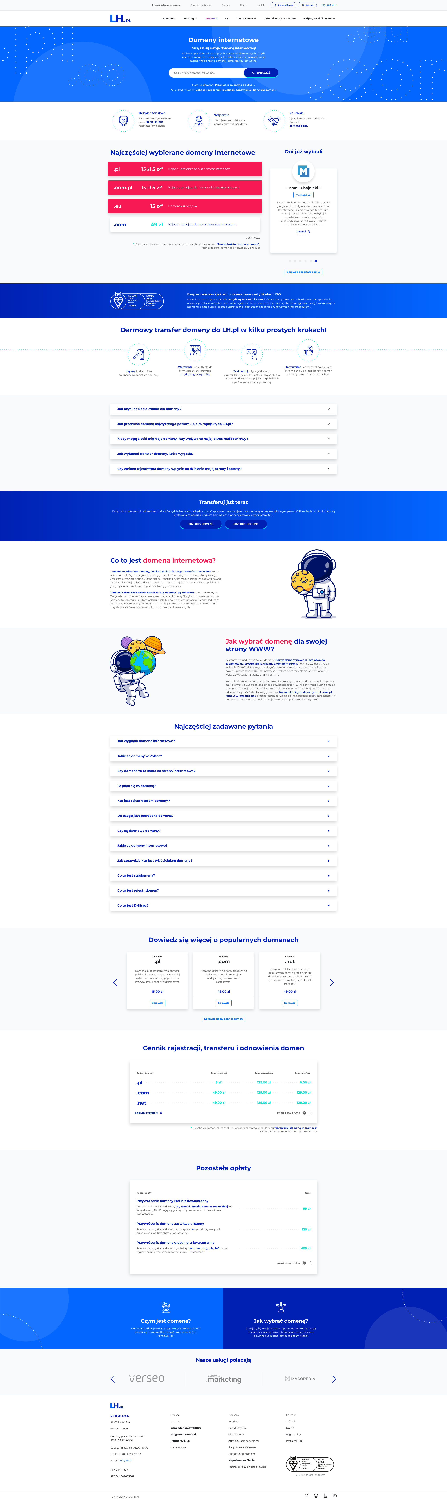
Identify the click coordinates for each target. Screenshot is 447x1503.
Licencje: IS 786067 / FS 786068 (310, 1475)
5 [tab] (311, 261)
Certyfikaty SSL (237, 1427)
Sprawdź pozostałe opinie (303, 271)
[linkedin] (325, 1495)
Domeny (233, 1415)
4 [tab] (305, 261)
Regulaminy (293, 1434)
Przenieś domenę (200, 524)
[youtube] (335, 1495)
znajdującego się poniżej (195, 374)
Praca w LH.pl (294, 1440)
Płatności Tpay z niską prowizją (247, 1466)
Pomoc (226, 5)
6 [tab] (316, 261)
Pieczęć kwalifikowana (242, 1453)
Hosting (233, 1421)
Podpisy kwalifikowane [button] (318, 18)
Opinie (290, 1427)
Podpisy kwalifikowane (242, 1447)
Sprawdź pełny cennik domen (223, 1018)
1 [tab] (290, 261)
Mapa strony (178, 1447)
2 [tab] (295, 261)
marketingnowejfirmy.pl (303, 194)
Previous (115, 982)
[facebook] (306, 1495)
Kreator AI (211, 18)
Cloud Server (236, 1434)
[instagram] (316, 1495)
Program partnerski (201, 5)
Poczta (309, 5)
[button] (327, 5)
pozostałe (147, 1112)
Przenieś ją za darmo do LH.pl (233, 84)
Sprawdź (263, 72)
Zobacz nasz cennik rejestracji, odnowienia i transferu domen (235, 89)
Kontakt (261, 5)
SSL (227, 18)
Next (332, 982)
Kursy (243, 5)
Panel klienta (285, 5)
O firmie (291, 1421)
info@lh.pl (125, 1460)
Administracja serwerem (280, 18)
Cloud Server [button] (245, 18)
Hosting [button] (189, 18)
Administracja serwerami (243, 1440)
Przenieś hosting (246, 524)
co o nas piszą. (299, 125)
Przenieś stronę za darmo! (166, 5)
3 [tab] (300, 261)
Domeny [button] (167, 18)
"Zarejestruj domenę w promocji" (238, 244)
